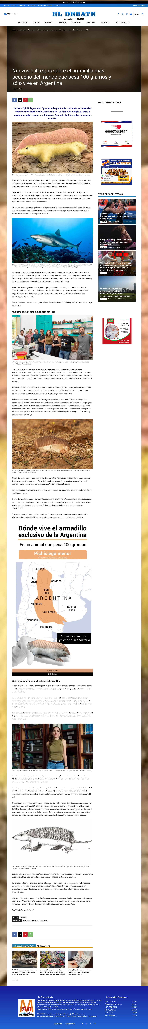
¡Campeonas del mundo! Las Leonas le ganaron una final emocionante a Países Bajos (116, 216)
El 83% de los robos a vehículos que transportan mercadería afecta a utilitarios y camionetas (24, 972)
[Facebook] (118, 14)
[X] (126, 14)
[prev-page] (13, 979)
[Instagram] (122, 14)
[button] (140, 14)
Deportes (103, 221)
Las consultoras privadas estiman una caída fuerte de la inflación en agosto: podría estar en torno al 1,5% (52, 972)
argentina (26, 920)
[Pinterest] (25, 100)
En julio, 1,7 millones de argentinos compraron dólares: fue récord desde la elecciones (79, 972)
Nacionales (31, 30)
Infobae (23, 917)
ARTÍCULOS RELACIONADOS (24, 946)
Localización (22, 30)
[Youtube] (131, 14)
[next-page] (17, 979)
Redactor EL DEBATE (114, 247)
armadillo (35, 920)
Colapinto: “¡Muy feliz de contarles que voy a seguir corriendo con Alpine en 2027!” (116, 242)
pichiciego (44, 920)
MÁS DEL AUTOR (43, 946)
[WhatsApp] (30, 100)
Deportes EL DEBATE (114, 221)
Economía (104, 299)
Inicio (14, 30)
